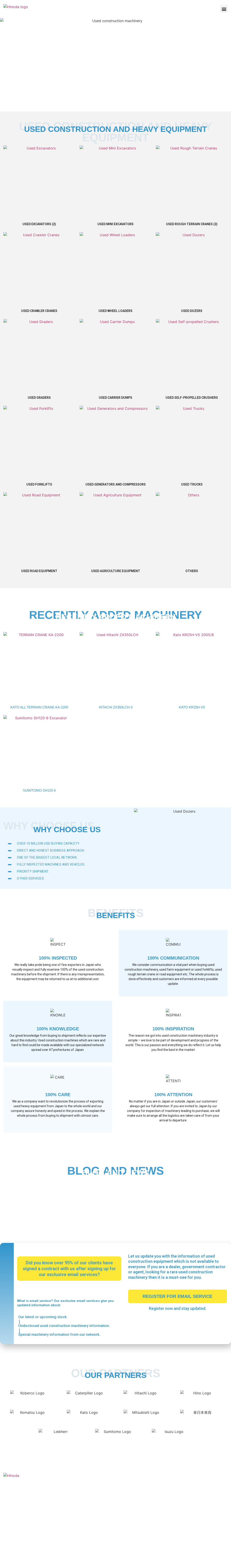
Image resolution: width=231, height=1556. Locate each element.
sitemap (221, 1549)
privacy (208, 1549)
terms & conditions (187, 1549)
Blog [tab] (47, 1199)
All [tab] (11, 1199)
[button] (224, 9)
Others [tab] (68, 1199)
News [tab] (28, 1199)
